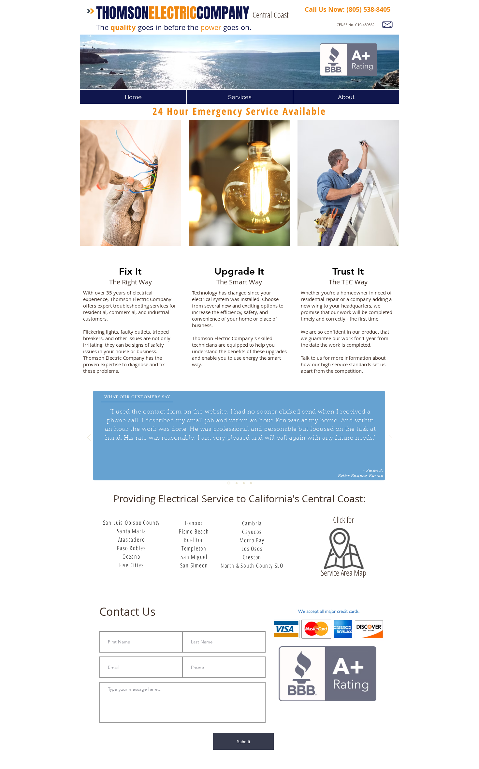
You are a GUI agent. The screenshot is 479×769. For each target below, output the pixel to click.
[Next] (390, 438)
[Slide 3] (251, 483)
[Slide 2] (244, 483)
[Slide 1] (236, 483)
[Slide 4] (228, 483)
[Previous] (89, 438)
